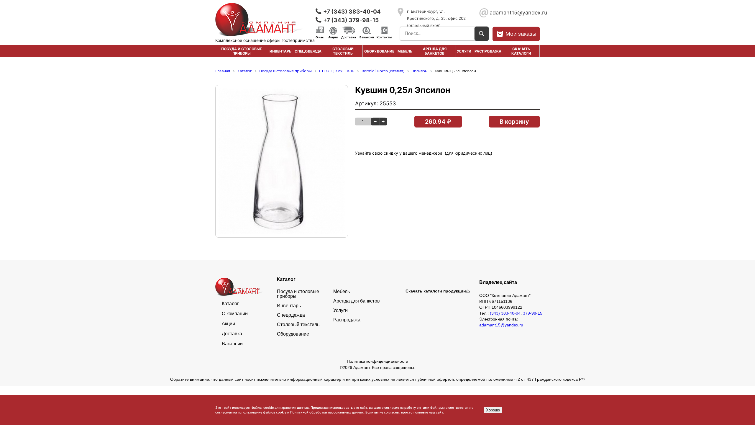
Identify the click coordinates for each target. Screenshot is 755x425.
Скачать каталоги (521, 51)
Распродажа (346, 320)
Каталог (230, 303)
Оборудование (379, 51)
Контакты (384, 36)
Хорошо (493, 410)
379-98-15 (532, 313)
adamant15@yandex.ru (515, 12)
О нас (320, 36)
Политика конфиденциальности (377, 361)
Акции (333, 36)
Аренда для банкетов (435, 51)
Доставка (348, 36)
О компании (235, 313)
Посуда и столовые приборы (241, 51)
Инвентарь (280, 51)
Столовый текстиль (343, 51)
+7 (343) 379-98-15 (351, 20)
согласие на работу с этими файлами (414, 408)
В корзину (514, 121)
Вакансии (367, 36)
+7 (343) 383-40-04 (352, 11)
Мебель (405, 51)
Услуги (464, 51)
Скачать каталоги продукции (436, 291)
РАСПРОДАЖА (488, 51)
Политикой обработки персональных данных (327, 412)
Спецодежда (308, 51)
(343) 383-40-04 (505, 313)
